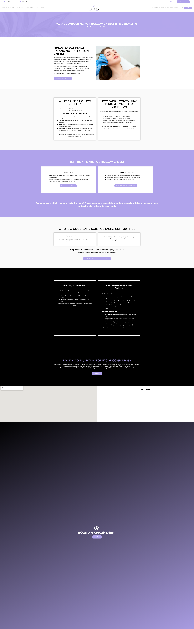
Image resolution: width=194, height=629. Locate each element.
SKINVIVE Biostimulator (126, 173)
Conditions (30, 8)
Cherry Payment (174, 8)
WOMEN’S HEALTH (20, 8)
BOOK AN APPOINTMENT (97, 532)
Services (11, 8)
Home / (85, 26)
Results (42, 8)
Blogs (162, 8)
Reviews (167, 8)
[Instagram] (171, 2)
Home (3, 8)
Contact (181, 8)
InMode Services (156, 8)
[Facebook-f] (174, 2)
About (7, 8)
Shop (37, 8)
